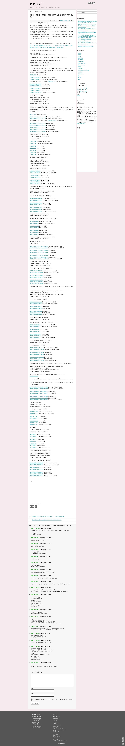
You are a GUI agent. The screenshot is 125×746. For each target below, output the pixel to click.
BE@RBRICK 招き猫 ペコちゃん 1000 (39, 246)
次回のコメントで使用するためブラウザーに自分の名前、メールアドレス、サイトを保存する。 (52, 700)
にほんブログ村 (36, 727)
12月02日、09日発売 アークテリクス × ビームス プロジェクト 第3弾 (48, 516)
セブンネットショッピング (59, 730)
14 (83, 89)
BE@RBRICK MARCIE (35, 324)
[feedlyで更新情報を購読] (91, 3)
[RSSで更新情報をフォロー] (94, 3)
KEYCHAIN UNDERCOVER (36, 463)
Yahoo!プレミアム (52, 81)
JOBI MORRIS (33, 141)
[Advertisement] (40, 491)
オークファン (56, 723)
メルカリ (55, 720)
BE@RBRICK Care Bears (36, 302)
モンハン (80, 72)
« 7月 (78, 95)
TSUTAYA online (57, 736)
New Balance (81, 65)
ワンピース (80, 73)
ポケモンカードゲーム (83, 70)
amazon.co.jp (56, 726)
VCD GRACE (33, 434)
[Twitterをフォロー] (89, 3)
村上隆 (79, 77)
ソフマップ (55, 732)
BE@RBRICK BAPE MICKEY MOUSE (39, 387)
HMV (54, 735)
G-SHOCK (80, 58)
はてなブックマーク (37, 719)
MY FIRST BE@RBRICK (35, 77)
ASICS (79, 54)
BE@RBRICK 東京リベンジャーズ (38, 117)
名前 (32, 688)
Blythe (79, 56)
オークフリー (56, 722)
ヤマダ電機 (55, 734)
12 (80, 89)
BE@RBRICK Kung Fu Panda (37, 347)
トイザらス (55, 739)
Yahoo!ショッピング (58, 728)
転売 (69, 20)
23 (86, 91)
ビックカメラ (56, 731)
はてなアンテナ (36, 720)
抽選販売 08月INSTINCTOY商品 (85, 46)
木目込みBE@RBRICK (35, 171)
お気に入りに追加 (37, 718)
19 (80, 91)
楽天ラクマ (55, 719)
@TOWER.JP (56, 738)
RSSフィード (36, 723)
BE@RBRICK (33, 74)
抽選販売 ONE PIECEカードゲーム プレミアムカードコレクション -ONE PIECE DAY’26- (87, 26)
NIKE (79, 66)
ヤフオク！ (55, 718)
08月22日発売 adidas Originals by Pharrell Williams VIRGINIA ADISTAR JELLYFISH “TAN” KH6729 (87, 36)
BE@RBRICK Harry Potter (36, 198)
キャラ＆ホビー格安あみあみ (60, 740)
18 (72, 20)
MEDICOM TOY (63, 20)
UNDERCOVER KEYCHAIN (36, 270)
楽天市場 (55, 727)
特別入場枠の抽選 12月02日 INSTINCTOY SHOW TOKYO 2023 (47, 520)
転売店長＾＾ (63, 743)
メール (32, 693)
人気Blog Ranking (37, 726)
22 (85, 91)
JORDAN (80, 59)
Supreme (80, 68)
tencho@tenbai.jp (81, 123)
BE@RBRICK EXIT (34, 221)
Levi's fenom (81, 61)
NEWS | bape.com (34, 376)
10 (78, 89)
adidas (79, 53)
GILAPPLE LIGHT (34, 411)
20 (82, 91)
